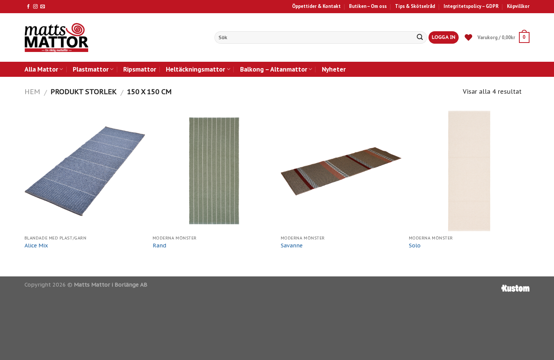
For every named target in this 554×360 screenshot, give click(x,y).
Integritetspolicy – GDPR (471, 6)
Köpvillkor (518, 6)
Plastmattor (91, 69)
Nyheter (334, 69)
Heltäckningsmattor (195, 69)
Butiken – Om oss (368, 6)
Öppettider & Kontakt (316, 6)
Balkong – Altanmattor (273, 69)
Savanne (292, 245)
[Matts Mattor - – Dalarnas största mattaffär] (56, 37)
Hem (32, 91)
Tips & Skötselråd (415, 6)
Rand (159, 245)
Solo (415, 245)
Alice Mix (36, 245)
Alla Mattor (41, 69)
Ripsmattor (139, 69)
